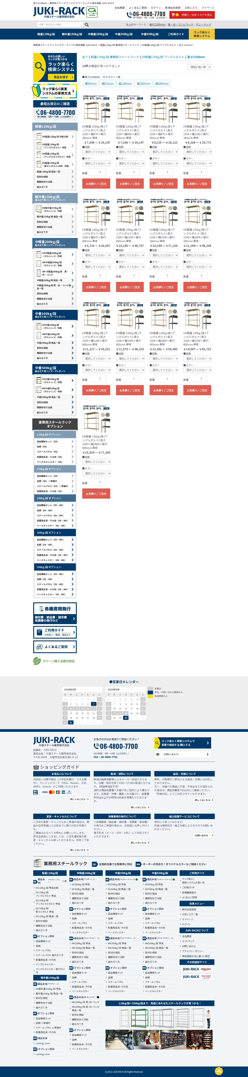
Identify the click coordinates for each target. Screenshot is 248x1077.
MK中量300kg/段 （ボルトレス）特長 (52, 335)
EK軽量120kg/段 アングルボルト (163, 57)
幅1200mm (125, 83)
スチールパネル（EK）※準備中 (52, 486)
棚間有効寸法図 (44, 181)
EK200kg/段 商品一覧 (83, 889)
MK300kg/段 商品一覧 (119, 947)
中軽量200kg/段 (98, 34)
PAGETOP (219, 1071)
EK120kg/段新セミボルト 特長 (45, 910)
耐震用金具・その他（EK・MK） (53, 520)
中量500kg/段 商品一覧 (48, 396)
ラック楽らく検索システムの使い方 (193, 880)
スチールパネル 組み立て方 (49, 955)
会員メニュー (197, 903)
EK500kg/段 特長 (154, 884)
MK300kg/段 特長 (117, 943)
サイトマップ (188, 941)
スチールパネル (43, 950)
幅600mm (91, 83)
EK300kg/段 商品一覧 (119, 889)
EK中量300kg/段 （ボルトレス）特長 (52, 326)
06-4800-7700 (149, 14)
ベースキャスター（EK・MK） (52, 525)
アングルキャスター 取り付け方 (50, 970)
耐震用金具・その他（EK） (50, 456)
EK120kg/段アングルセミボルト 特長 (48, 902)
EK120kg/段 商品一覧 (47, 916)
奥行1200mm (157, 24)
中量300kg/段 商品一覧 (48, 342)
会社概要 (120, 7)
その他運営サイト (197, 962)
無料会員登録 (189, 909)
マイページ (208, 7)
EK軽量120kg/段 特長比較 (55, 136)
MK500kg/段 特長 (154, 943)
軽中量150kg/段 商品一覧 (49, 216)
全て (85, 57)
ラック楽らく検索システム (202, 34)
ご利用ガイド (176, 34)
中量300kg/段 (124, 34)
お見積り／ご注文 (96, 183)
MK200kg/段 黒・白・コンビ (85, 1002)
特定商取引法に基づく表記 (196, 956)
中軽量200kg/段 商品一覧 (49, 280)
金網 (38, 945)
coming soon (43, 1043)
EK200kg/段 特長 (81, 884)
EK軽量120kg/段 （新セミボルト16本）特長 (55, 164)
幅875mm (108, 83)
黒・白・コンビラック (180, 24)
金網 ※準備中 (43, 1023)
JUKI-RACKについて (197, 930)
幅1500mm (143, 83)
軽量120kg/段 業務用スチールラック (115, 57)
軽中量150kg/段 (72, 34)
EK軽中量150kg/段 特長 (48, 988)
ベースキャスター (80, 932)
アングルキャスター (45, 964)
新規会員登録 (172, 7)
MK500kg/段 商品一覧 (156, 947)
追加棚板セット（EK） (48, 441)
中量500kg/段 (150, 34)
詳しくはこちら (78, 799)
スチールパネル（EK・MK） (51, 515)
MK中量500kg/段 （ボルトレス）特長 (52, 390)
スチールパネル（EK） (48, 451)
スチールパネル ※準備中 (48, 1027)
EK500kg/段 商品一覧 (156, 889)
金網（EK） (42, 446)
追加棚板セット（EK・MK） (51, 505)
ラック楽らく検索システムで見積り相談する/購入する (178, 743)
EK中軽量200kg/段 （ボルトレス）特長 (52, 254)
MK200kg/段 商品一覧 (83, 947)
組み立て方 (42, 186)
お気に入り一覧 (190, 914)
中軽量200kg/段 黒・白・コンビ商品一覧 (54, 287)
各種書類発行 (189, 892)
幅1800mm (162, 83)
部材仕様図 (42, 176)
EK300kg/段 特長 (117, 884)
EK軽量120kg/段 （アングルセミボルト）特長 (56, 155)
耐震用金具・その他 (46, 959)
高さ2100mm (196, 57)
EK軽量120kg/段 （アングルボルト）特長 (54, 146)
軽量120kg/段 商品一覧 (48, 171)
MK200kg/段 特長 (81, 943)
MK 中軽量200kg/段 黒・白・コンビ (55, 273)
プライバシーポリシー (193, 951)
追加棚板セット (43, 941)
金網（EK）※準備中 (47, 480)
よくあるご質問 (138, 7)
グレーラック (203, 24)
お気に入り (191, 7)
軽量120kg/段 (46, 34)
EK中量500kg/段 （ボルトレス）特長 (52, 380)
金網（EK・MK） (45, 510)
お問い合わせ (171, 754)
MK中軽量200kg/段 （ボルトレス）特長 (52, 264)
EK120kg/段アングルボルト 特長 (46, 894)
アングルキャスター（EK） (50, 461)
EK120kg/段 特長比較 (47, 887)
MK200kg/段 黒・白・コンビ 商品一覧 (85, 1008)
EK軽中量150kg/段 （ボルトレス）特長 (52, 209)
